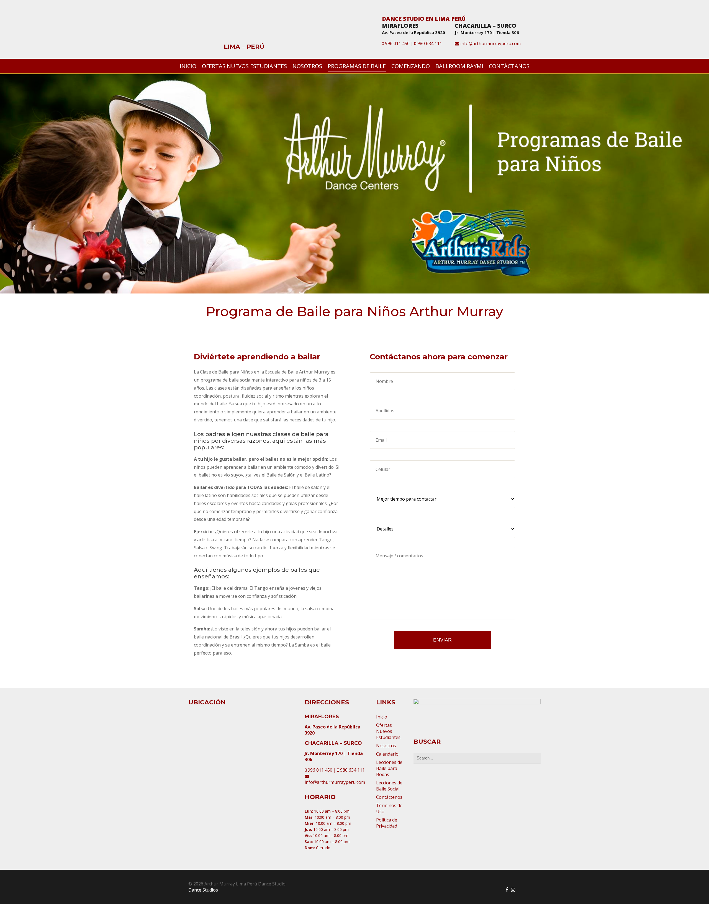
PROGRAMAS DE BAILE (357, 66)
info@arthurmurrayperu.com (490, 43)
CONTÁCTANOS (509, 66)
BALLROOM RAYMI (459, 66)
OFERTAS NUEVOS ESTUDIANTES (244, 66)
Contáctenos (389, 797)
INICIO (188, 66)
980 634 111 (429, 43)
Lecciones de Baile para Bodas (389, 768)
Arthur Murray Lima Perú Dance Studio (246, 27)
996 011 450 (397, 43)
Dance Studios (203, 890)
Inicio (381, 717)
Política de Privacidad (386, 823)
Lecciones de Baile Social (389, 786)
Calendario (387, 754)
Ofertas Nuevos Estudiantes (388, 731)
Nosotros (386, 746)
